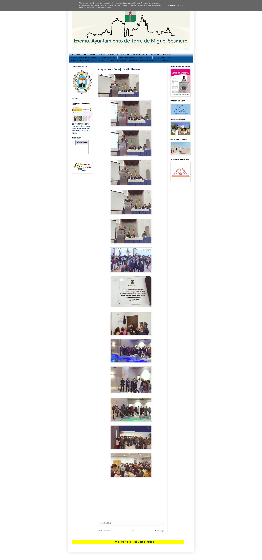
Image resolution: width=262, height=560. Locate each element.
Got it (180, 5)
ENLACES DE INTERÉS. (155, 54)
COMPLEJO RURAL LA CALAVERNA (108, 57)
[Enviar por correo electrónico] (102, 523)
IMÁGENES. (140, 57)
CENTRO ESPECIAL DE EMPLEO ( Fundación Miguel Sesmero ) (84, 57)
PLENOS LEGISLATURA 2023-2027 (118, 61)
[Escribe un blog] (104, 523)
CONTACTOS (102, 54)
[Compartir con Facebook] (108, 523)
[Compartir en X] (106, 523)
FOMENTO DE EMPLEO (168, 54)
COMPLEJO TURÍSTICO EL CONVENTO (127, 57)
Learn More (171, 5)
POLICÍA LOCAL (111, 54)
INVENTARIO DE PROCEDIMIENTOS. (140, 54)
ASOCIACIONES (92, 54)
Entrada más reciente (104, 531)
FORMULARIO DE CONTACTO (165, 61)
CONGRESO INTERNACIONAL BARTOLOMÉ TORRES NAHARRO (142, 61)
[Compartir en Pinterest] (110, 523)
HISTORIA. (148, 57)
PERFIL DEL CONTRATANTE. (123, 54)
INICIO (72, 54)
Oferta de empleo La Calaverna (99, 61)
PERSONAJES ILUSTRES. (166, 57)
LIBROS (156, 57)
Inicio (132, 531)
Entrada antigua (159, 531)
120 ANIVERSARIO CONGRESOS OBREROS (80, 61)
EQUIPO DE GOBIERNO (81, 54)
